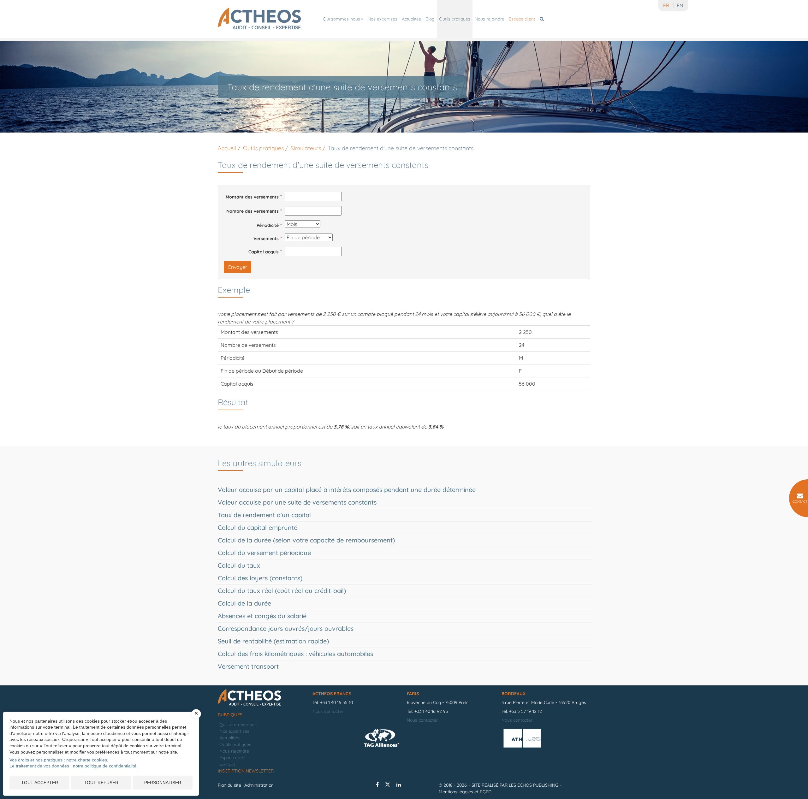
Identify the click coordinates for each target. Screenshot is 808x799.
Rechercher (542, 19)
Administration (259, 785)
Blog (430, 19)
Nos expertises (382, 19)
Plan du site (229, 785)
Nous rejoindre (489, 19)
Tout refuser (101, 782)
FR (666, 5)
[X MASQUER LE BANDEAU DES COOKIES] (196, 714)
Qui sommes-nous (341, 19)
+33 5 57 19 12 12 (525, 711)
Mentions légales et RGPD (465, 792)
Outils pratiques (454, 19)
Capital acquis (263, 252)
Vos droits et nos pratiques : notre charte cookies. (58, 759)
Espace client (522, 19)
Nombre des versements (252, 211)
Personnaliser (162, 782)
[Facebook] (377, 784)
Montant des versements (252, 197)
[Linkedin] (398, 784)
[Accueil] (262, 697)
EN (680, 5)
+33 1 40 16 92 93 (431, 711)
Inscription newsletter (246, 771)
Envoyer (237, 267)
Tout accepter (39, 782)
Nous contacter (327, 711)
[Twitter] (387, 784)
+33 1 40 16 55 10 (336, 702)
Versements (266, 238)
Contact (227, 764)
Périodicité (268, 225)
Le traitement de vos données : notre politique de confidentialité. (73, 765)
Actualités (411, 19)
